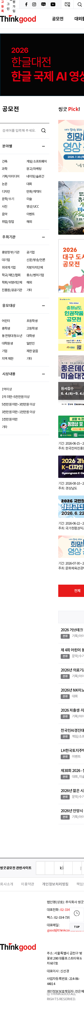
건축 (4, 161)
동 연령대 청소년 (12, 336)
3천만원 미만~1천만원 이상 (18, 412)
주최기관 (8, 237)
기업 (4, 351)
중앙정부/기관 (10, 252)
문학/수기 (8, 199)
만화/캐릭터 (33, 192)
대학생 (30, 336)
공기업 (30, 252)
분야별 (7, 146)
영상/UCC (32, 207)
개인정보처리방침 (55, 884)
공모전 (57, 18)
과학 (4, 169)
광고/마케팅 (33, 169)
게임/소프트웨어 (36, 161)
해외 (29, 222)
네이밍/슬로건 (35, 176)
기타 (29, 290)
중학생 (6, 329)
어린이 (6, 321)
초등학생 (31, 321)
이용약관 (27, 884)
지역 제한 (7, 359)
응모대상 (8, 306)
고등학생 (31, 329)
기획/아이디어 (10, 176)
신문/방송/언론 (35, 260)
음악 (4, 214)
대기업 (6, 260)
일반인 (30, 343)
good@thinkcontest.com (65, 930)
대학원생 (7, 343)
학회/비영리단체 (12, 283)
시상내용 (8, 374)
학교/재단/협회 (11, 275)
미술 (29, 199)
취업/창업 (8, 222)
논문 (4, 184)
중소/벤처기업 (35, 275)
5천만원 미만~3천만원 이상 (18, 404)
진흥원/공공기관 (12, 290)
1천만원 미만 (9, 419)
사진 (4, 207)
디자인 (6, 192)
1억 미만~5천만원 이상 (16, 397)
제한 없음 (32, 351)
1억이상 (7, 389)
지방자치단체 (34, 268)
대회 (29, 184)
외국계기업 (8, 268)
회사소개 (6, 884)
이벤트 (30, 214)
